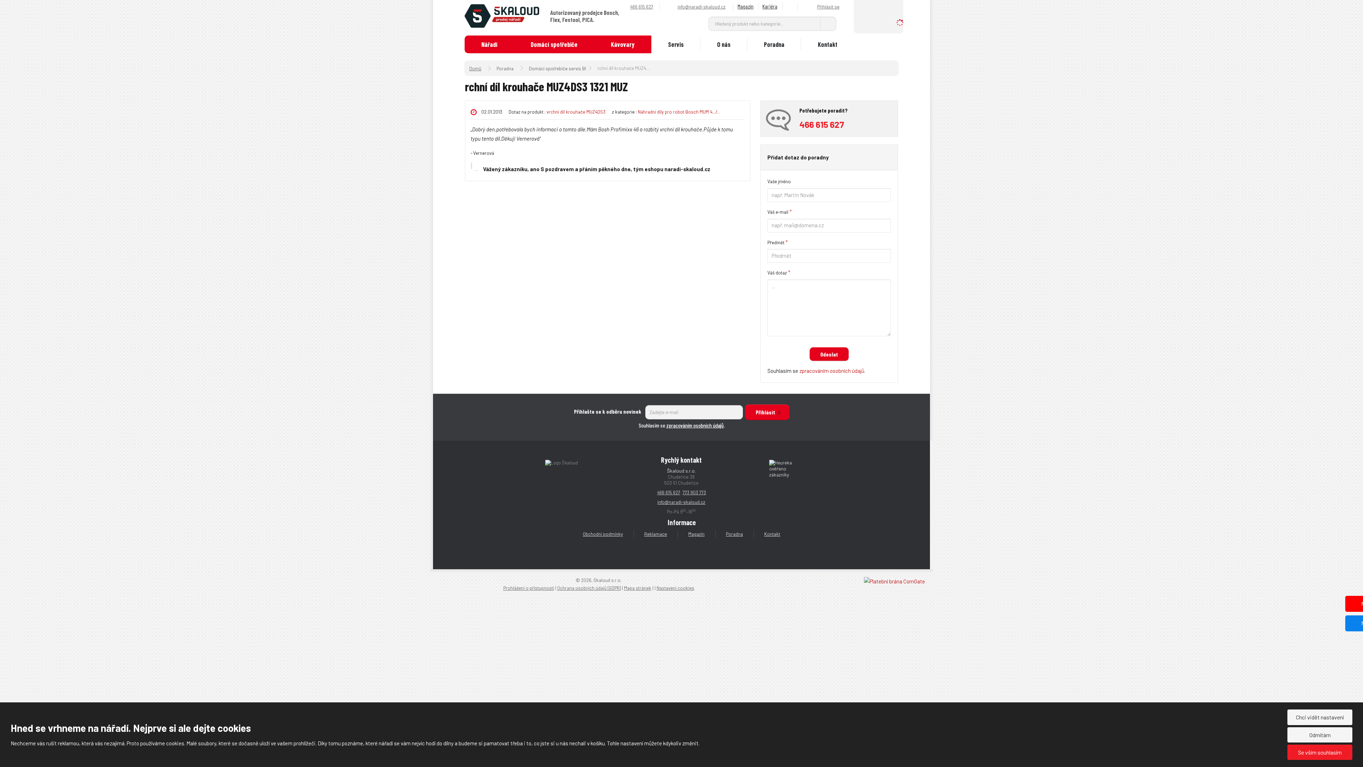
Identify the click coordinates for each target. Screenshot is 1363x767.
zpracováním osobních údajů (831, 371)
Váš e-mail (777, 212)
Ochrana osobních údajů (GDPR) (589, 588)
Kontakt (827, 44)
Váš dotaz (777, 273)
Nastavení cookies (675, 588)
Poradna (774, 44)
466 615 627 (668, 492)
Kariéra (769, 6)
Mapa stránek (637, 588)
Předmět (775, 242)
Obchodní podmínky (603, 534)
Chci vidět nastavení (1320, 717)
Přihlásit (765, 412)
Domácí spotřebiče (554, 44)
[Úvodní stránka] (502, 15)
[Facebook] (791, 6)
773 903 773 (694, 492)
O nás (723, 44)
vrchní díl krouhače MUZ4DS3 (576, 112)
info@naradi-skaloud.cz (681, 502)
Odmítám (1320, 734)
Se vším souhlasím (1320, 752)
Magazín (746, 6)
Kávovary (623, 44)
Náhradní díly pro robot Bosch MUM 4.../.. (678, 112)
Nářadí (489, 44)
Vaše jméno (779, 181)
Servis (676, 44)
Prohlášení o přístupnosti (528, 588)
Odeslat (829, 354)
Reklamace (655, 534)
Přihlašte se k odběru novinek (607, 411)
